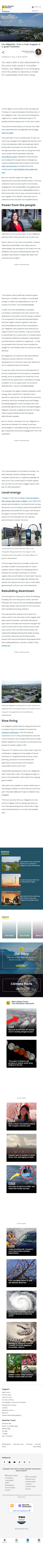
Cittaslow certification (10, 732)
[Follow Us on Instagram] (9, 1462)
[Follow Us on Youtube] (14, 1462)
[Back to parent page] (6, 9)
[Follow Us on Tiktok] (19, 1462)
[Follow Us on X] (29, 1462)
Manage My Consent (9, 1405)
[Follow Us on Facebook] (4, 1462)
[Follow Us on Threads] (24, 1462)
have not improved (9, 166)
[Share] (3, 52)
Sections (35, 11)
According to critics (9, 157)
